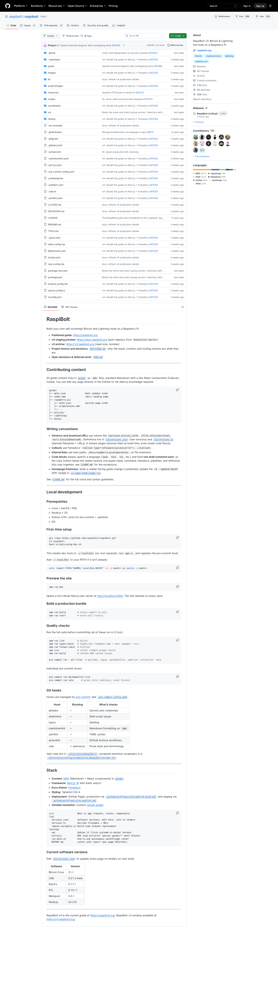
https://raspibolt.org (85, 335)
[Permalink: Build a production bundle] (44, 603)
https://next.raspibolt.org (92, 339)
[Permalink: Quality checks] (44, 625)
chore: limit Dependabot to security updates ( (126, 53)
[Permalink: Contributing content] (44, 369)
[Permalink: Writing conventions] (44, 429)
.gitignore (53, 138)
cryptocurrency (213, 56)
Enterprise (96, 5)
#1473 (139, 92)
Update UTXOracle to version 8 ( (119, 92)
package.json (55, 277)
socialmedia (54, 105)
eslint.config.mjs (56, 244)
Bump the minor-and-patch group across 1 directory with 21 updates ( (139, 112)
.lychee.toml (54, 151)
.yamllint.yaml (55, 198)
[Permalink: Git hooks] (44, 690)
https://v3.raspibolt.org (80, 344)
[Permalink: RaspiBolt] (44, 319)
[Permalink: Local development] (44, 492)
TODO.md (53, 231)
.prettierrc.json (55, 184)
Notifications (224, 16)
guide (51, 66)
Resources (55, 5)
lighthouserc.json (57, 250)
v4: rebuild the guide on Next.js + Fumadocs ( (126, 59)
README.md (54, 224)
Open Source (76, 5)
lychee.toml (54, 257)
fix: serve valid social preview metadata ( (123, 99)
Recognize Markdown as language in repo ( (125, 132)
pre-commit (83, 697)
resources (53, 92)
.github (52, 53)
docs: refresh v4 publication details (120, 79)
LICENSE (52, 217)
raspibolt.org (204, 50)
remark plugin (95, 805)
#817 (150, 132)
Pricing (113, 5)
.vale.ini (52, 191)
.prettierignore (55, 178)
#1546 (116, 45)
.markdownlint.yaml (58, 158)
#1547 (148, 99)
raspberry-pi (201, 61)
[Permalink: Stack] (44, 770)
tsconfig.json (54, 297)
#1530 (153, 59)
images (52, 72)
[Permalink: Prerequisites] (44, 501)
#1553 (153, 53)
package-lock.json (58, 270)
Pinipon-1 (53, 45)
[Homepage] (7, 5)
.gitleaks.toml (55, 145)
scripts (51, 99)
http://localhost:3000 (110, 595)
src (49, 112)
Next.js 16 (73, 783)
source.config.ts (56, 290)
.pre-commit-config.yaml (61, 171)
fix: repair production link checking (120, 151)
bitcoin (198, 56)
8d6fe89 (150, 45)
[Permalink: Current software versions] (44, 852)
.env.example (55, 125)
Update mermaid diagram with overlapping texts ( (86, 45)
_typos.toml (54, 237)
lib (49, 79)
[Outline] (182, 307)
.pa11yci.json (54, 165)
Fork (244, 16)
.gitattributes (55, 132)
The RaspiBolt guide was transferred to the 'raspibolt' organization (136, 217)
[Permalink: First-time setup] (44, 529)
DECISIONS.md (56, 211)
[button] (178, 390)
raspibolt (15, 17)
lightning (229, 56)
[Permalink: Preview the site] (44, 578)
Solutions (37, 5)
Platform (19, 5)
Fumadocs (74, 787)
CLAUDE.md (54, 204)
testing (51, 118)
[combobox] (147, 35)
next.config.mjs (56, 264)
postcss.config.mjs (58, 283)
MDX (66, 778)
